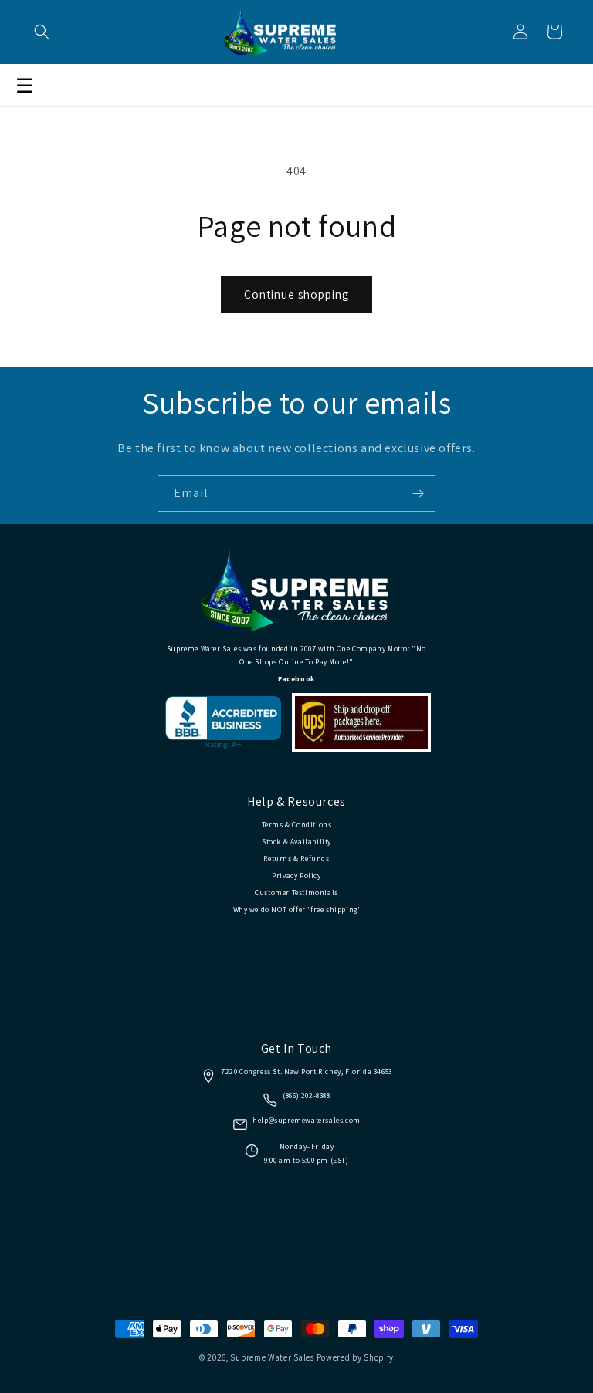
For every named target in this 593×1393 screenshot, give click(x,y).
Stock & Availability (296, 842)
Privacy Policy (296, 876)
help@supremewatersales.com (306, 1120)
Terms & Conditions (297, 825)
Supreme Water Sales (271, 1357)
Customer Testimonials (296, 893)
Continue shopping (296, 294)
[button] (42, 32)
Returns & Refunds (296, 859)
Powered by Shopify (356, 1357)
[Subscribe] (418, 493)
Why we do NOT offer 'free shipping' (297, 909)
